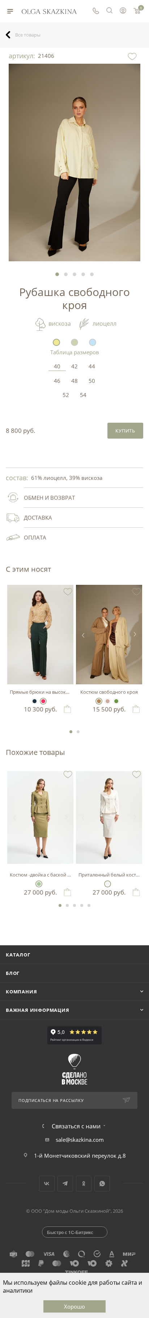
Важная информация (37, 1010)
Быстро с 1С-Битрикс (70, 1232)
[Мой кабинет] (123, 11)
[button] (57, 274)
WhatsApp (102, 1183)
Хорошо (74, 1306)
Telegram (65, 1183)
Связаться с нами (76, 1126)
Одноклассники (83, 1183)
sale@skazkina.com (80, 1139)
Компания (21, 991)
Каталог (18, 954)
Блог (13, 973)
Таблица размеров (74, 352)
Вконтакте (47, 1183)
